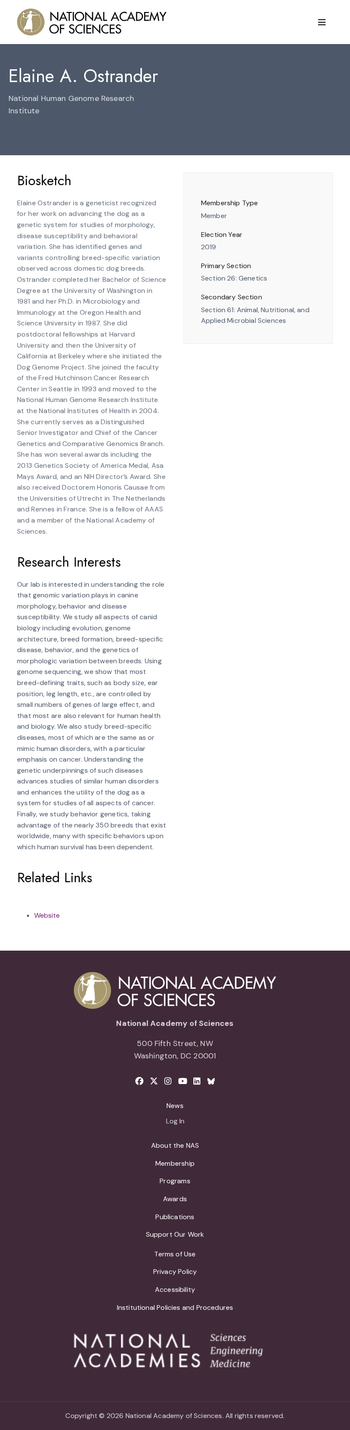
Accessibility (175, 1289)
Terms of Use (174, 1254)
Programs (175, 1180)
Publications (174, 1216)
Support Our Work (175, 1234)
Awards (175, 1198)
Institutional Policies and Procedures (175, 1307)
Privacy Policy (175, 1271)
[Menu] (322, 22)
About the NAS (175, 1145)
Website (47, 915)
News (175, 1105)
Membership (175, 1163)
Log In (175, 1122)
